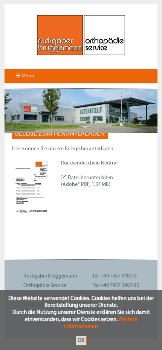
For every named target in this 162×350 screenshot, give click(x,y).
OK (81, 340)
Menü (27, 76)
